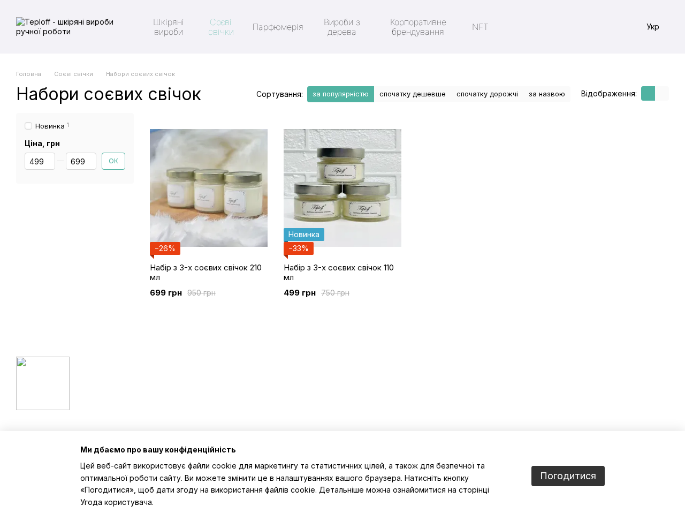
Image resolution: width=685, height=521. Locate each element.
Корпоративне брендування (418, 27)
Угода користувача (116, 502)
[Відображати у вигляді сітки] (648, 93)
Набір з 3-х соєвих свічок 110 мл (339, 272)
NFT (480, 26)
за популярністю (341, 93)
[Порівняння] (599, 26)
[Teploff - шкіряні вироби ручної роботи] (43, 383)
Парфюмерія (278, 26)
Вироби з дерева (342, 27)
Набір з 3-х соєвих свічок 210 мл (206, 272)
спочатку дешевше (412, 93)
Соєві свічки (221, 27)
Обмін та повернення (387, 416)
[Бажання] (571, 26)
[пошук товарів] (515, 26)
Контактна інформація (387, 429)
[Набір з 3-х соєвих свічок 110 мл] (342, 188)
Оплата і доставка (382, 402)
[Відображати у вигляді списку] (662, 93)
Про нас (364, 389)
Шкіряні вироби (168, 27)
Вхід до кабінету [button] (378, 376)
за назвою (547, 93)
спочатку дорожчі (487, 93)
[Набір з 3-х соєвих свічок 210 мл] (209, 188)
